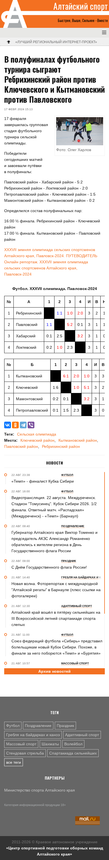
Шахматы (50, 744)
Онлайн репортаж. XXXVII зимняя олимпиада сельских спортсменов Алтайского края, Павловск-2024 (46, 268)
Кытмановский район (77, 440)
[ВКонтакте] (7, 425)
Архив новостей (54, 671)
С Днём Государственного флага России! (49, 567)
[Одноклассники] (15, 425)
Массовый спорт (21, 744)
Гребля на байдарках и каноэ (33, 735)
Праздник (65, 725)
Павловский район (21, 446)
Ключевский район (37, 440)
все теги (13, 762)
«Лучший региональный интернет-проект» (56, 42)
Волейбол (73, 744)
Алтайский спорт (80, 6)
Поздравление (38, 725)
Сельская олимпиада (36, 434)
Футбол (13, 725)
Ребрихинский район (61, 446)
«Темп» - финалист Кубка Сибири (42, 481)
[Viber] (31, 425)
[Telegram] (23, 425)
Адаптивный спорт (82, 735)
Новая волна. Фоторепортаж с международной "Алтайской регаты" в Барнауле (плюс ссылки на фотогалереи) (56, 589)
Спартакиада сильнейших (73, 753)
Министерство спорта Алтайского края (39, 790)
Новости (54, 463)
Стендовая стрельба (25, 753)
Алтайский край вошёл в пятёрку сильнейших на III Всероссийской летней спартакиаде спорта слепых (55, 618)
